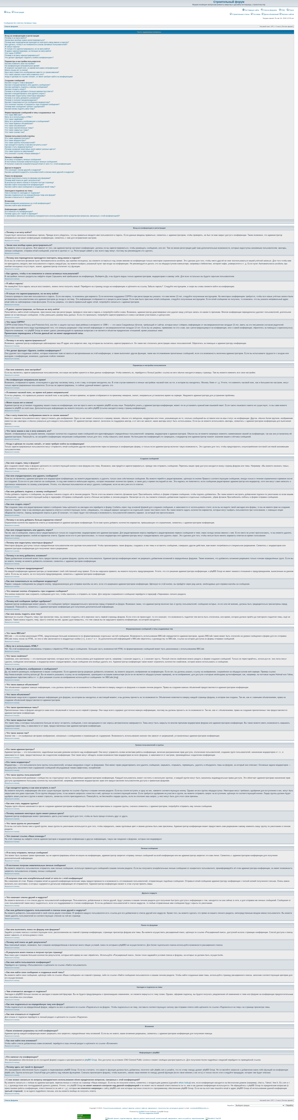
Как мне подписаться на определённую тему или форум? (30, 195)
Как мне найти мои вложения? (18, 205)
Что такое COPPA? (13, 53)
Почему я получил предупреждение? (21, 100)
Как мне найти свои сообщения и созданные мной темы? (30, 187)
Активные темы (30, 23)
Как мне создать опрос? (15, 89)
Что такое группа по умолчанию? (19, 151)
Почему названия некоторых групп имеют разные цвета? (30, 149)
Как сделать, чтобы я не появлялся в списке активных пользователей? (36, 44)
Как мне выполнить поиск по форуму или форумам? (28, 178)
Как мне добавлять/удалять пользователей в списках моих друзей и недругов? (39, 172)
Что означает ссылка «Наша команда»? (22, 153)
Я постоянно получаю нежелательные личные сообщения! (31, 162)
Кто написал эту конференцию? (19, 211)
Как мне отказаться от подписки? (19, 197)
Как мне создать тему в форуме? (19, 83)
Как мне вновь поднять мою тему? (20, 109)
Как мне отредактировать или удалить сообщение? (27, 85)
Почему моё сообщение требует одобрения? (25, 107)
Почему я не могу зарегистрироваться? (22, 55)
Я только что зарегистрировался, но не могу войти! (27, 49)
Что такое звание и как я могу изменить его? (24, 74)
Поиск (291, 10)
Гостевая (256, 14)
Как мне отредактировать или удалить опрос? (25, 94)
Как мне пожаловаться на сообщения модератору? (27, 102)
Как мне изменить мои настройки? (20, 64)
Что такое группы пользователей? (20, 143)
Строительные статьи (240, 14)
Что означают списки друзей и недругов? (23, 170)
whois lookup (184, 1083)
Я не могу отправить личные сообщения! (23, 159)
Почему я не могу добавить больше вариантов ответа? (29, 91)
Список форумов (270, 10)
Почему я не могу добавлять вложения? (22, 98)
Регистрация (19, 12)
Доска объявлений (271, 14)
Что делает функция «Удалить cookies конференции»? (29, 57)
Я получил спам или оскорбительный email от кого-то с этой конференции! (38, 164)
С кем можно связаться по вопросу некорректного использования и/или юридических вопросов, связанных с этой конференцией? (62, 216)
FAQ (283, 10)
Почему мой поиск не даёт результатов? (23, 180)
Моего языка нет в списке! (16, 70)
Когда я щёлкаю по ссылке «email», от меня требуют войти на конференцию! (39, 77)
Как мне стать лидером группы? (19, 147)
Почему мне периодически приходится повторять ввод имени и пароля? (37, 42)
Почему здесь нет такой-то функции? (21, 214)
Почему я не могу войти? (16, 38)
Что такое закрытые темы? (17, 130)
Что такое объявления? (15, 126)
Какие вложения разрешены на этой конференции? (28, 203)
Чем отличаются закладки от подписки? (22, 193)
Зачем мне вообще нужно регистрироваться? (25, 40)
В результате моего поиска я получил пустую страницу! (29, 182)
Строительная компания (112, 1108)
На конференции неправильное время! (22, 66)
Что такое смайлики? (14, 119)
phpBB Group (91, 1060)
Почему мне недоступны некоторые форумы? (25, 96)
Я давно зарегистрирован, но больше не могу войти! (28, 51)
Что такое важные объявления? (19, 123)
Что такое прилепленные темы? (19, 128)
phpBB (141, 1111)
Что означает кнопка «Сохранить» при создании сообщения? (32, 104)
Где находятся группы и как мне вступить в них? (26, 145)
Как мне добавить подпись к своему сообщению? (26, 87)
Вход (8, 12)
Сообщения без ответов (13, 23)
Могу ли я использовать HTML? (18, 117)
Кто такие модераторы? (15, 140)
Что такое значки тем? (15, 132)
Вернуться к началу (12, 240)
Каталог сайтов (287, 14)
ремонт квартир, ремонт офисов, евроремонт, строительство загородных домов (152, 1108)
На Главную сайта (251, 10)
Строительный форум (228, 1)
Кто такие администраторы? (17, 138)
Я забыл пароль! (12, 47)
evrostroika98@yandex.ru (199, 1108)
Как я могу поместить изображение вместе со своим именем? (32, 72)
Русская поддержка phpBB (149, 1113)
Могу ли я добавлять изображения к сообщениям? (27, 121)
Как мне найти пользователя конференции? (24, 185)
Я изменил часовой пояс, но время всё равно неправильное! (31, 68)
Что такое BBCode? (13, 115)
